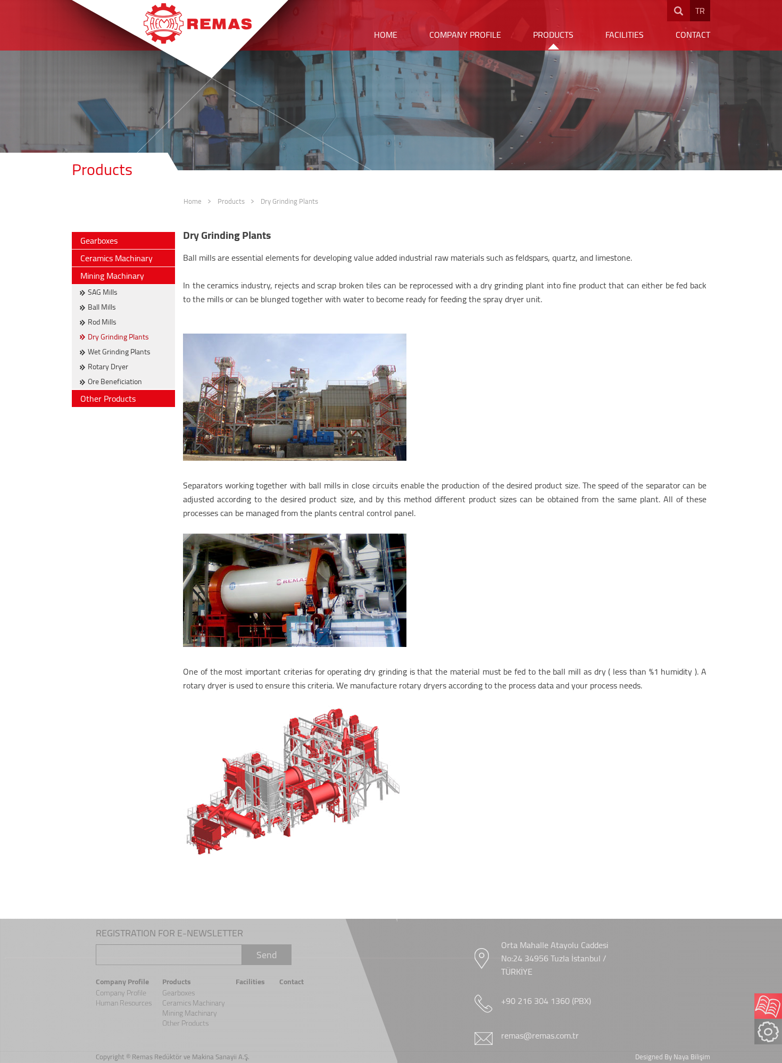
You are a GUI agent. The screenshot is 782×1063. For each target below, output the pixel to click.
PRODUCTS (553, 35)
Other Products (108, 398)
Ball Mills (102, 307)
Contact (291, 982)
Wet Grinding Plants (119, 352)
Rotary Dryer (108, 366)
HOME (385, 35)
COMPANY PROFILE (465, 35)
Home (193, 201)
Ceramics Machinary (116, 258)
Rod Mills (102, 322)
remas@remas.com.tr (540, 1035)
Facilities (250, 982)
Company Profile (122, 982)
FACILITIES (624, 35)
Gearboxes (99, 240)
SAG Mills (103, 292)
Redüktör (168, 1056)
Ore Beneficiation (115, 381)
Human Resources (124, 1003)
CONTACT (693, 35)
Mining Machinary (112, 276)
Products (231, 201)
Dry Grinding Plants (289, 201)
